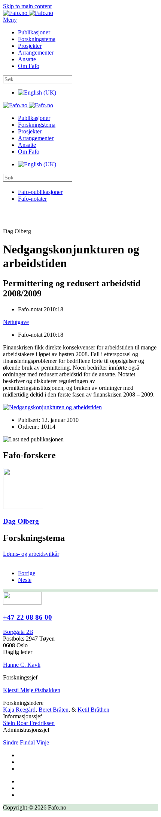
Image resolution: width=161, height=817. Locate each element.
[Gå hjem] (28, 13)
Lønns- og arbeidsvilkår (31, 554)
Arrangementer (36, 52)
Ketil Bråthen (93, 709)
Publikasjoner (34, 32)
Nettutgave (16, 322)
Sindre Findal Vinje (26, 742)
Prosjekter (30, 46)
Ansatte (27, 59)
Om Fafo (28, 66)
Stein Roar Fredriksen (29, 723)
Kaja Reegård (19, 709)
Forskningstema (36, 39)
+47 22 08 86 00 (27, 617)
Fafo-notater (32, 198)
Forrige (26, 573)
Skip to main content (27, 6)
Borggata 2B (18, 632)
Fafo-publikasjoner (40, 192)
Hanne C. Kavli (21, 665)
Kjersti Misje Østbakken (31, 690)
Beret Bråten (54, 709)
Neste (24, 580)
